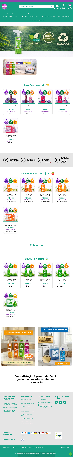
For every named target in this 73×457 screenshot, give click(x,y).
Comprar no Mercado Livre (33, 13)
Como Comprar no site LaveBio (29, 16)
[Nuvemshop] (65, 447)
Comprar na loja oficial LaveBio (13, 13)
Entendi (37, 455)
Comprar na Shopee (48, 13)
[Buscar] (52, 6)
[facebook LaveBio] (4, 1)
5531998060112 (43, 399)
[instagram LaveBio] (2, 1)
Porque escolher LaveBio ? (10, 16)
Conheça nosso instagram (48, 16)
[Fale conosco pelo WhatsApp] (70, 454)
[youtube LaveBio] (6, 1)
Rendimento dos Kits (64, 16)
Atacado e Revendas (62, 13)
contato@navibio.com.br (46, 402)
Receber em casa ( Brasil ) (36, 20)
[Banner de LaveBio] (18, 346)
